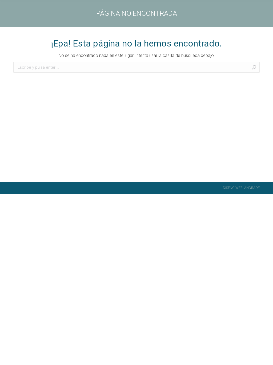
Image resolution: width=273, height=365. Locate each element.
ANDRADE (252, 188)
